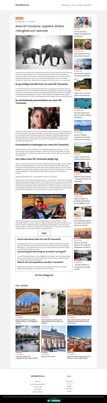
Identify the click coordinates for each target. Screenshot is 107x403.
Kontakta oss (87, 5)
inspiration (77, 27)
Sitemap (69, 391)
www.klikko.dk (39, 392)
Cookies (79, 5)
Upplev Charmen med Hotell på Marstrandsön (82, 158)
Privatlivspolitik (56, 400)
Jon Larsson (31, 21)
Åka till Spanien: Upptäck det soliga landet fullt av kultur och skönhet (82, 223)
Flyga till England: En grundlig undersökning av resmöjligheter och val (82, 201)
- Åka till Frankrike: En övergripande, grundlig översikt (82, 267)
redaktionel (19, 18)
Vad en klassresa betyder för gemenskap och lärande (82, 34)
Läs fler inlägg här (44, 275)
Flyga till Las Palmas (48, 356)
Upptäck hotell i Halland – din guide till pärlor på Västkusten (82, 179)
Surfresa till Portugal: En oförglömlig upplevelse (82, 74)
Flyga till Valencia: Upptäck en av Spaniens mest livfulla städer (78, 357)
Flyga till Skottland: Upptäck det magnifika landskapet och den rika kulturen (82, 245)
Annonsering (65, 5)
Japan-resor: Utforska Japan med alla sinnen (82, 94)
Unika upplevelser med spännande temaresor (82, 55)
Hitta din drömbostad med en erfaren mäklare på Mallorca (82, 115)
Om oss (73, 5)
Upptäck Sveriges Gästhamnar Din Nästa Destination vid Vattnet (82, 137)
